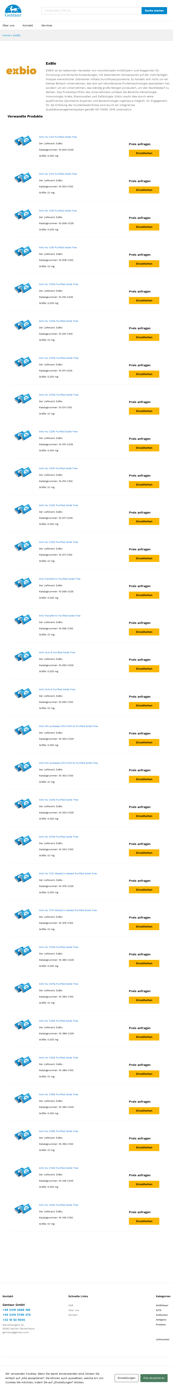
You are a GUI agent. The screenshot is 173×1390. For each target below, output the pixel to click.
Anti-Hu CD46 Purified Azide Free (58, 799)
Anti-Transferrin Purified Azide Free (59, 578)
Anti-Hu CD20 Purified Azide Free (58, 505)
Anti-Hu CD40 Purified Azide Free (58, 1168)
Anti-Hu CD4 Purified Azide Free (58, 137)
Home (6, 35)
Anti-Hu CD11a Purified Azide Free (58, 284)
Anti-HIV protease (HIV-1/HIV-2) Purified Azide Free (68, 726)
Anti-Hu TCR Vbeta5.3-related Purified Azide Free (68, 873)
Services (46, 25)
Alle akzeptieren (154, 1378)
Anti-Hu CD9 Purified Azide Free (58, 210)
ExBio (59, 143)
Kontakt (28, 25)
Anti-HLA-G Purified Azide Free (57, 652)
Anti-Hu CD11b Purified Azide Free (58, 358)
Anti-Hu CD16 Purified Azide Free (58, 431)
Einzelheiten (144, 153)
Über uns (8, 25)
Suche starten (154, 10)
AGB (70, 1305)
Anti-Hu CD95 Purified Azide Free (58, 1094)
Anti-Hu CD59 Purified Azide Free (58, 1020)
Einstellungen (126, 1378)
